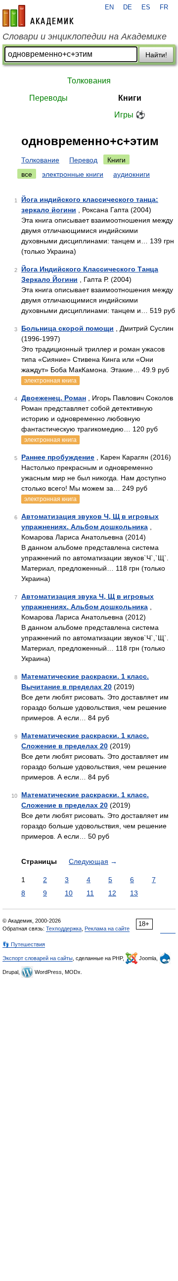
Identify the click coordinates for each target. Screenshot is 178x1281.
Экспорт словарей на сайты (37, 958)
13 (134, 893)
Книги (129, 98)
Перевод (83, 160)
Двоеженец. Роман (53, 398)
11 (90, 893)
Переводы (48, 98)
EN (109, 7)
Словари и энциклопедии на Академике (84, 36)
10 (69, 893)
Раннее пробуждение (57, 457)
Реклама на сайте (107, 929)
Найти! (156, 55)
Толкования (89, 81)
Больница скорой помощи (67, 328)
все (26, 174)
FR (164, 7)
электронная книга (50, 380)
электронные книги (72, 174)
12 (112, 893)
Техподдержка (64, 929)
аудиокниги (131, 174)
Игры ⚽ (129, 115)
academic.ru (38, 16)
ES (145, 7)
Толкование (40, 160)
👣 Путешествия (23, 944)
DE (127, 7)
